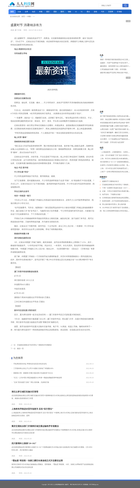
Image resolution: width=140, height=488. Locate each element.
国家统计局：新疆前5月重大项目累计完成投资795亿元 (33, 373)
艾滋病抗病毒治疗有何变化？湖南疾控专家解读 (34, 345)
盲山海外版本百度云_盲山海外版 (114, 204)
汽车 (102, 12)
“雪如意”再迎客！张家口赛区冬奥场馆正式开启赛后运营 (37, 460)
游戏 (95, 12)
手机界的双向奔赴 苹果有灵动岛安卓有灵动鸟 (30, 364)
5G (82, 12)
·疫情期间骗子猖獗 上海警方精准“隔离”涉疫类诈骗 (118, 126)
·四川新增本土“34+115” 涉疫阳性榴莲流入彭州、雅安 (119, 162)
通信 (88, 12)
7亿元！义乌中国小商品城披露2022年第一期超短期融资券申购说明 (37, 378)
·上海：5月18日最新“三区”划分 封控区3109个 (116, 155)
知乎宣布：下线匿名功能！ (112, 194)
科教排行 (103, 177)
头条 (19, 12)
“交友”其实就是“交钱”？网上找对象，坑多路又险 (31, 382)
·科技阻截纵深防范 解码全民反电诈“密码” (115, 123)
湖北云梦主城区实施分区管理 (25, 392)
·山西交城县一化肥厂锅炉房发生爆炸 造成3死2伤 (117, 129)
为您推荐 (18, 358)
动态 (33, 12)
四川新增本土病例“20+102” (24, 443)
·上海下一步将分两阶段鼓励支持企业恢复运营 (116, 172)
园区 (48, 12)
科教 (40, 12)
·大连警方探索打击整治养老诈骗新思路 (114, 136)
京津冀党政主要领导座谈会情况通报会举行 (117, 198)
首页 (12, 12)
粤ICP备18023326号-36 (76, 484)
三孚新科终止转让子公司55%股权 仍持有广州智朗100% (33, 368)
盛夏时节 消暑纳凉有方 (110, 181)
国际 (55, 12)
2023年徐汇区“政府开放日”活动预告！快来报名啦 (120, 207)
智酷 (69, 12)
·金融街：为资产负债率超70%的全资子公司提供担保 (119, 63)
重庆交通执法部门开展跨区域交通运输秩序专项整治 (35, 426)
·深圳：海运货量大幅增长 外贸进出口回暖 (115, 119)
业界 (26, 12)
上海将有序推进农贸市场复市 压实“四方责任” (32, 409)
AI (76, 12)
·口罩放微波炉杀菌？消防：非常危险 (113, 69)
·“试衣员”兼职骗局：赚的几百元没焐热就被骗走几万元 (119, 132)
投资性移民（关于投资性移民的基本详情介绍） (119, 201)
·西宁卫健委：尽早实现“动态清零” (112, 142)
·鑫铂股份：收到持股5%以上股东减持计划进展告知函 (119, 66)
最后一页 (20, 348)
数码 (62, 12)
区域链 (119, 12)
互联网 (110, 12)
